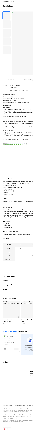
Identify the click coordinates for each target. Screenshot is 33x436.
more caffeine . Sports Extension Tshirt (9, 320)
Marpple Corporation (8, 405)
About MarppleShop (20, 405)
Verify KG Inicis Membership (17, 421)
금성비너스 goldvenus (15, 85)
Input (16, 349)
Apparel (16, 87)
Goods (11, 87)
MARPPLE (13, 1)
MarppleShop (6, 1)
